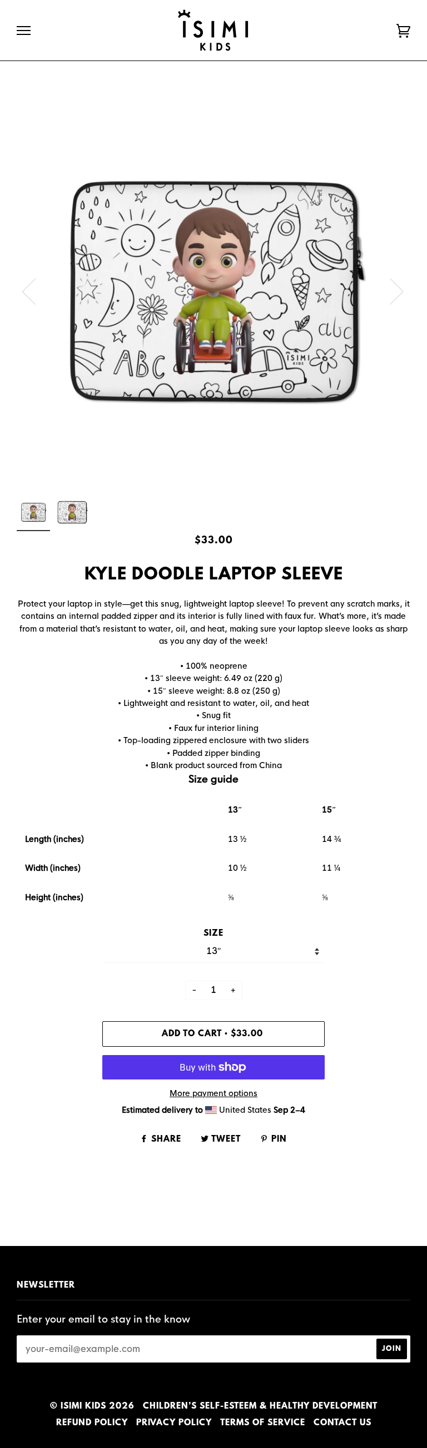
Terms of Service (262, 1423)
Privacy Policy (174, 1423)
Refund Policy (92, 1423)
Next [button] (390, 291)
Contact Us (342, 1423)
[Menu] (24, 31)
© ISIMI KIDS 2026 (92, 1406)
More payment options (213, 1093)
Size (213, 934)
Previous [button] (35, 291)
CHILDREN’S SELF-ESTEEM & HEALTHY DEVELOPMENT (260, 1406)
